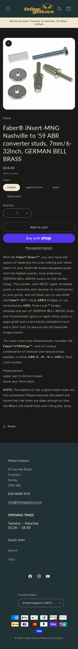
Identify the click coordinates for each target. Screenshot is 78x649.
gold (58, 188)
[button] (8, 8)
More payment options (39, 247)
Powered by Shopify (52, 638)
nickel (11, 187)
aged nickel (36, 188)
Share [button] (12, 426)
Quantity (8, 205)
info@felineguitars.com (25, 502)
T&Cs (11, 559)
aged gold (16, 197)
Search (13, 550)
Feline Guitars (32, 638)
